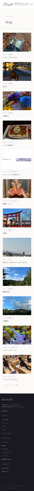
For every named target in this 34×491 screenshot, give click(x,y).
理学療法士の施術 (6, 459)
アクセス (4, 426)
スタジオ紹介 (5, 420)
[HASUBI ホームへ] (15, 4)
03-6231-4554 (5, 411)
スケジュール (5, 423)
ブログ (3, 430)
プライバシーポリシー (7, 433)
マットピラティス (6, 452)
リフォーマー (5, 456)
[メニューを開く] (31, 4)
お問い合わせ (5, 471)
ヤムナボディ (5, 449)
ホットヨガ (4, 442)
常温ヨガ (4, 445)
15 (14, 385)
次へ (17, 385)
